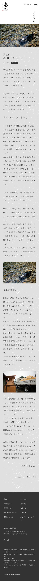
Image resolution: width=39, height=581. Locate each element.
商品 (5, 499)
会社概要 (23, 503)
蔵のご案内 (8, 503)
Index (19, 477)
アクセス (23, 512)
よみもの (23, 499)
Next (28, 477)
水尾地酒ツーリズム (11, 512)
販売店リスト (8, 508)
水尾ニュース (8, 517)
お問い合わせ (25, 508)
